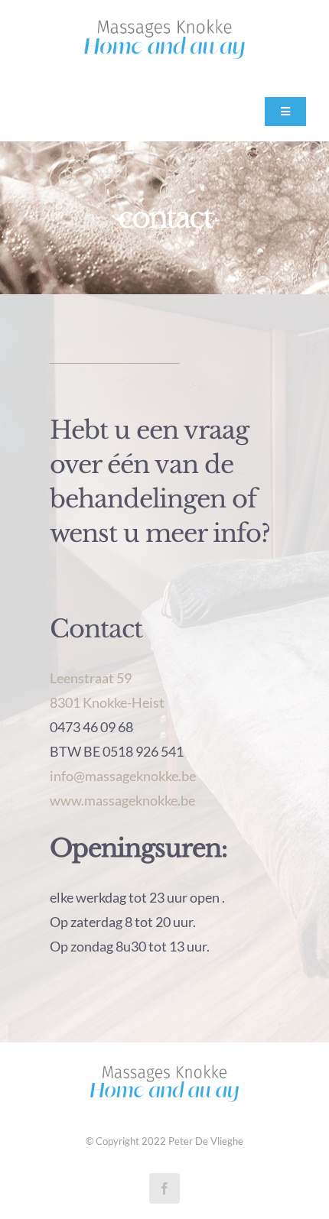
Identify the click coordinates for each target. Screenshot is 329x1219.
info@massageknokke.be (123, 775)
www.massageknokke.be (122, 800)
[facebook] (164, 1188)
